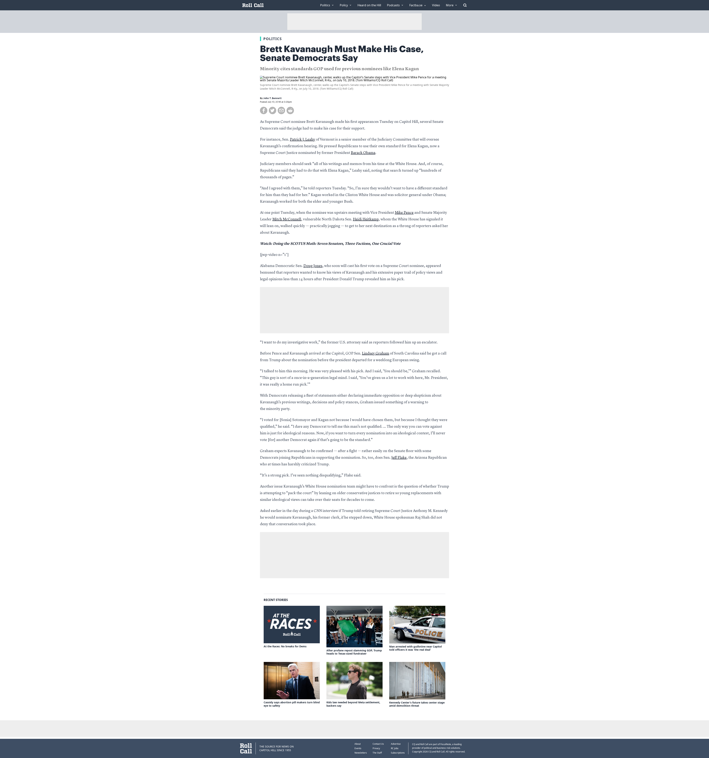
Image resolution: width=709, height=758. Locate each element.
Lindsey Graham (375, 353)
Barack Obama (363, 153)
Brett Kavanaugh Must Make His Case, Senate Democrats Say (342, 53)
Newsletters (360, 752)
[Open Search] (465, 5)
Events (357, 748)
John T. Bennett (272, 98)
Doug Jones (312, 266)
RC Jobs (394, 748)
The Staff (377, 752)
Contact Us (378, 743)
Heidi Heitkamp (366, 219)
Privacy (376, 748)
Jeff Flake (399, 458)
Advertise (396, 743)
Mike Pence (404, 213)
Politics (272, 38)
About (357, 743)
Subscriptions (398, 752)
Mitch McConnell (286, 219)
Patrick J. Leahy (302, 140)
